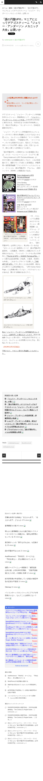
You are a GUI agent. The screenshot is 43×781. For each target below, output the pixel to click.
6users (34, 657)
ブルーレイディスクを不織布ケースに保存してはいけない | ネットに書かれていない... (21, 617)
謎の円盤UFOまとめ (12, 551)
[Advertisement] (21, 70)
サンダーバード (26, 443)
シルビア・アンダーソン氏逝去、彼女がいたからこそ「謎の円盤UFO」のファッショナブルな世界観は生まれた (21, 424)
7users (34, 646)
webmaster (9, 40)
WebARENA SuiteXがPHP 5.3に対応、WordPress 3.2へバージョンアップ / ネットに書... (21, 633)
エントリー (11, 607)
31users (34, 619)
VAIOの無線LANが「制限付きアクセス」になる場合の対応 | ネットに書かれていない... (21, 644)
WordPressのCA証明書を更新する (18, 681)
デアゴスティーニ (8, 447)
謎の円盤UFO (19, 8)
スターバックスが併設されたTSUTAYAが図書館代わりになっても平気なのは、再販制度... (21, 611)
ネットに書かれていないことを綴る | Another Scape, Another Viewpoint (21, 639)
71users (34, 613)
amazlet (26, 179)
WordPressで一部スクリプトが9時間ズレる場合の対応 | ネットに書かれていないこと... (21, 628)
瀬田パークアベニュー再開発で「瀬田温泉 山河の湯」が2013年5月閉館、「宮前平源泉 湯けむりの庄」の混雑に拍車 (22, 570)
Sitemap (8, 587)
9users (34, 635)
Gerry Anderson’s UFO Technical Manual (25, 176)
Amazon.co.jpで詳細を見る (27, 189)
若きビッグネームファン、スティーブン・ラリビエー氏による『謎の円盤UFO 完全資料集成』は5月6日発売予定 (23, 725)
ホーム (4, 8)
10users (34, 630)
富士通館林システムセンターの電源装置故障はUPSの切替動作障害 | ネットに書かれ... (21, 661)
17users (34, 624)
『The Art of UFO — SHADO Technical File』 (22, 256)
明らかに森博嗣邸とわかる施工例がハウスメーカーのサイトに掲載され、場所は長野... (21, 655)
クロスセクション (13, 443)
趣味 (10, 8)
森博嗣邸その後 (11, 526)
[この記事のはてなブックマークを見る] (14, 401)
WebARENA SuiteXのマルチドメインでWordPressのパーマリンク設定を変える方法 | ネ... (21, 622)
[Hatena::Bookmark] (22, 665)
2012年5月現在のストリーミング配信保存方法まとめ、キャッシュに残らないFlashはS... (21, 650)
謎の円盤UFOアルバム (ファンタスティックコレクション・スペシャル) (28, 197)
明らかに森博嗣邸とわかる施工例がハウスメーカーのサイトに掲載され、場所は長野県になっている (21, 534)
